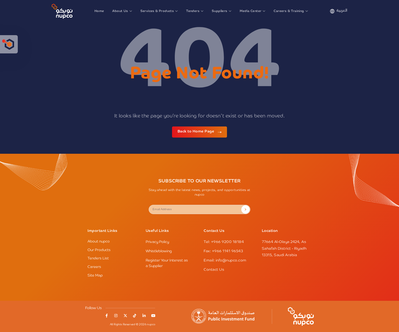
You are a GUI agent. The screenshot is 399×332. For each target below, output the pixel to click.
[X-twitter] (125, 315)
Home (99, 11)
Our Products (99, 250)
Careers (94, 267)
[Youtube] (153, 315)
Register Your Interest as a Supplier (167, 263)
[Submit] (245, 209)
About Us (120, 11)
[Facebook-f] (107, 315)
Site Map (95, 275)
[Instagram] (116, 315)
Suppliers (219, 11)
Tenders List (98, 258)
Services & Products (157, 11)
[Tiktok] (134, 315)
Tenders (193, 11)
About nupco (99, 241)
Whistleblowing (159, 251)
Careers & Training (289, 11)
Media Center (251, 11)
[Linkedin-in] (144, 315)
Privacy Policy (157, 242)
